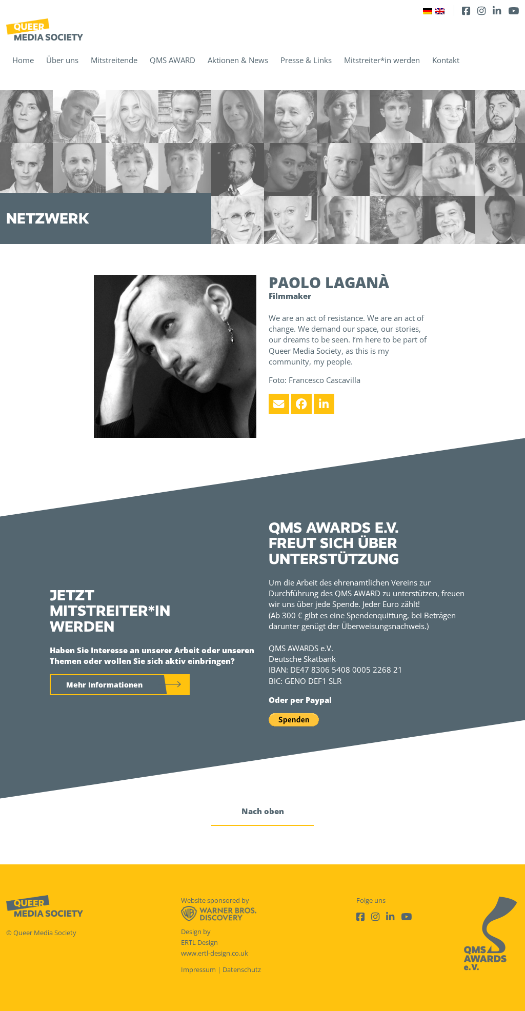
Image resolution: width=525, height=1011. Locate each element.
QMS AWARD (172, 60)
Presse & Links (306, 60)
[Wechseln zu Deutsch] (427, 10)
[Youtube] (513, 10)
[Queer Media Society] (44, 29)
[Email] (279, 404)
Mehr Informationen (104, 685)
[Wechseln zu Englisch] (440, 10)
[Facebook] (466, 10)
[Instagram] (481, 10)
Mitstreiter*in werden (382, 60)
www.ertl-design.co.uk (214, 953)
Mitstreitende (114, 60)
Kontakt (445, 60)
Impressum (198, 969)
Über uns (62, 60)
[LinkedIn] (497, 10)
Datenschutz (242, 969)
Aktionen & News (238, 60)
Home (23, 60)
